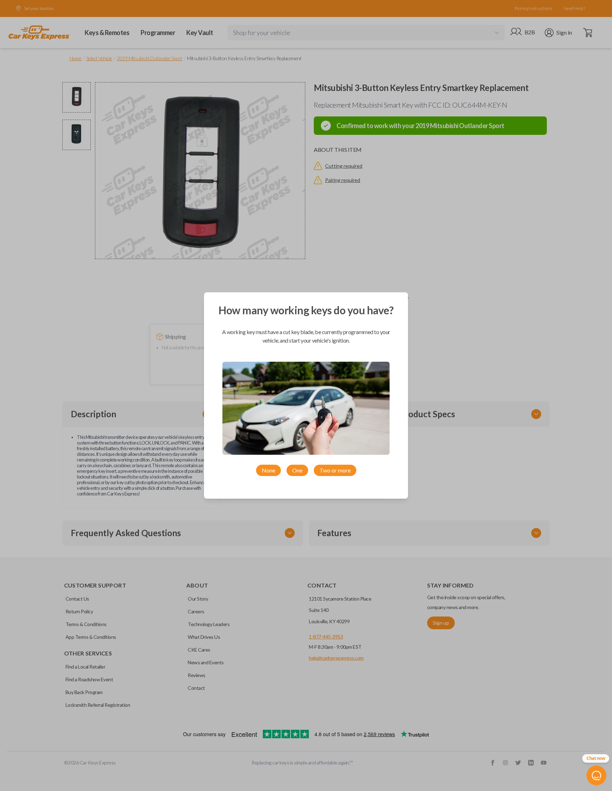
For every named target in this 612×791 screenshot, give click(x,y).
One (297, 470)
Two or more (335, 470)
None (268, 470)
